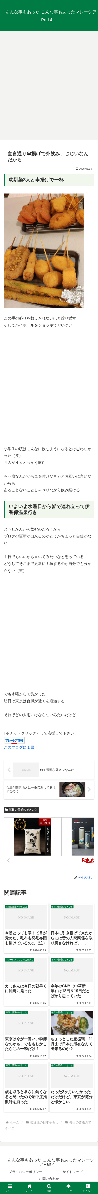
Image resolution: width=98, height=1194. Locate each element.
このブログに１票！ (21, 747)
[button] (88, 809)
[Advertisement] (49, 84)
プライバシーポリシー (25, 1172)
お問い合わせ (49, 1179)
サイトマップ (73, 1172)
